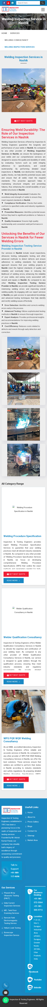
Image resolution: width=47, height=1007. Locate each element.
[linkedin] (12, 3)
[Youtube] (8, 3)
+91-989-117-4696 (15, 874)
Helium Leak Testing (12, 928)
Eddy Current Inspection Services (12, 904)
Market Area (33, 840)
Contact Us (32, 831)
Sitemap (31, 835)
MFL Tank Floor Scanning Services (11, 911)
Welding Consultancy (16, 40)
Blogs (30, 826)
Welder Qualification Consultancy (23, 637)
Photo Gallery (33, 821)
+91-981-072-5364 (38, 901)
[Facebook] (4, 3)
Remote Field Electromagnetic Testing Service (10, 920)
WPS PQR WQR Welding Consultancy (17, 740)
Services (15, 33)
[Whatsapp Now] (6, 1000)
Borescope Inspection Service (11, 933)
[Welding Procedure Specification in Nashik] (23, 509)
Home (4, 33)
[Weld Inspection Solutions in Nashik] (23, 353)
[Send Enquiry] (6, 993)
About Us (31, 817)
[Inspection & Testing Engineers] (14, 9)
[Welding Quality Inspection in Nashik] (23, 388)
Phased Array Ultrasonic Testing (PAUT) (11, 896)
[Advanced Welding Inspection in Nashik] (23, 460)
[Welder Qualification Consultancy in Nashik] (23, 610)
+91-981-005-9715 (38, 908)
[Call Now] (6, 985)
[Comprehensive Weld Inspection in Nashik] (23, 424)
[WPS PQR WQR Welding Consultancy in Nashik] (23, 711)
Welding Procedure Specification (22, 536)
